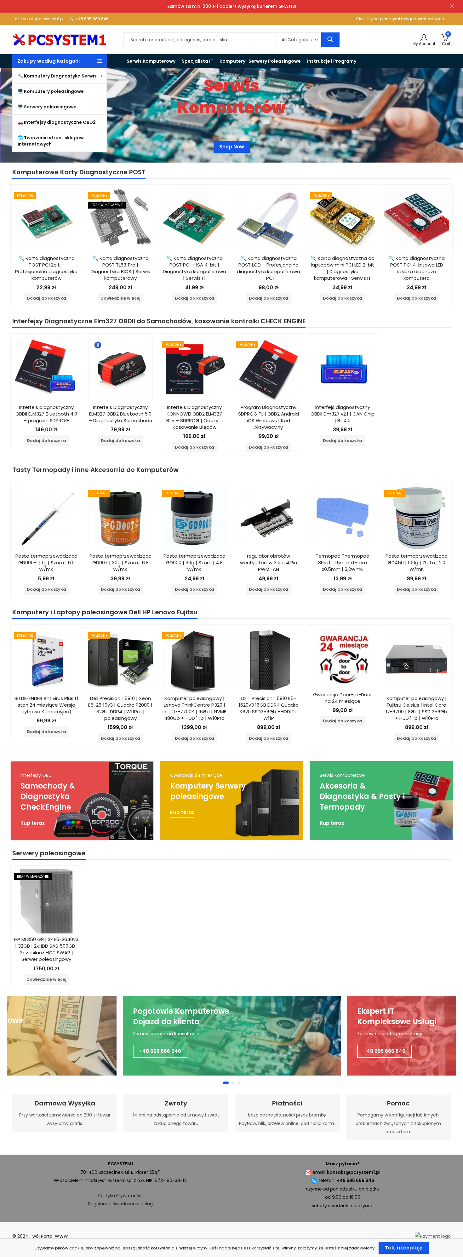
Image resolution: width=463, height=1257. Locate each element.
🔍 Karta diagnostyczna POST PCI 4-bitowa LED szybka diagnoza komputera (416, 268)
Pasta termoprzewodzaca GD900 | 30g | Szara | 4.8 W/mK (194, 562)
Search (330, 39)
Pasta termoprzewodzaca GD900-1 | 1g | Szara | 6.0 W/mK (46, 562)
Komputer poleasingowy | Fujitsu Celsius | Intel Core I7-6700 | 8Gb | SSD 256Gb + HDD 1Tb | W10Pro (416, 708)
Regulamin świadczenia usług (120, 1204)
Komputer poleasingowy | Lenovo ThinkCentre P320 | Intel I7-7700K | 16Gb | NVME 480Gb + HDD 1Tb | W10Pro (194, 708)
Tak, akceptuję (403, 1247)
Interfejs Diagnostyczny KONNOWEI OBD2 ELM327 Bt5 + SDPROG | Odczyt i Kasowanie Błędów (194, 417)
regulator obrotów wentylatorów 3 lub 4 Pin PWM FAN (268, 562)
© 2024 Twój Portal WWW (40, 1236)
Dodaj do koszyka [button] (46, 298)
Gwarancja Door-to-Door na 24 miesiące (342, 697)
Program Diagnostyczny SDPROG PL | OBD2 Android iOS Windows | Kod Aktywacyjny (268, 417)
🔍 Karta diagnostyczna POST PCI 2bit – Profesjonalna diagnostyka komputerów (46, 268)
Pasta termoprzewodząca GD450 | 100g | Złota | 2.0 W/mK (417, 562)
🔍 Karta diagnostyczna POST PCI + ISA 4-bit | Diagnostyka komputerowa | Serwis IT (194, 268)
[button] (224, 1083)
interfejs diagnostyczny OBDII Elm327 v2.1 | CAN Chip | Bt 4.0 (342, 414)
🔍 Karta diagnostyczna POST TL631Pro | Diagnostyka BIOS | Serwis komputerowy (120, 268)
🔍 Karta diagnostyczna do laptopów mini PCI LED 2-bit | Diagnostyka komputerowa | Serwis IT (342, 268)
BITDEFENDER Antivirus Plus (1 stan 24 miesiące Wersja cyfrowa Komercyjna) (46, 705)
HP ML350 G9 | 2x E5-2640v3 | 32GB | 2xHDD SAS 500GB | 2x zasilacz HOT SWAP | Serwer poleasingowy (46, 949)
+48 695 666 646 (160, 1051)
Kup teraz (32, 823)
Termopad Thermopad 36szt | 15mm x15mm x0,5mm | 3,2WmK (342, 562)
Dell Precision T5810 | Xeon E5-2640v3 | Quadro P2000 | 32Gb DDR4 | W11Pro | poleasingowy (120, 708)
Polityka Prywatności (120, 1195)
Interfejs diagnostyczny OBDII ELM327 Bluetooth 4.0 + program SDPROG (46, 414)
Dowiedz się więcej (120, 298)
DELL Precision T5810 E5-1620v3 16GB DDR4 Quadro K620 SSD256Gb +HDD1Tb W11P (269, 708)
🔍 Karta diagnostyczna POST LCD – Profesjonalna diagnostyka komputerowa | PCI (268, 268)
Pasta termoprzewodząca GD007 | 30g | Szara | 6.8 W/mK (120, 562)
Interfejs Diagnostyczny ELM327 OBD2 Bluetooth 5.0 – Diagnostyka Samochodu (120, 414)
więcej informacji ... (231, 145)
